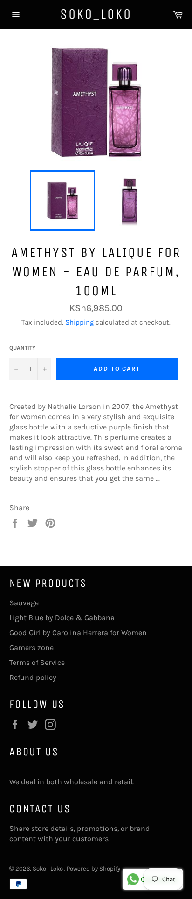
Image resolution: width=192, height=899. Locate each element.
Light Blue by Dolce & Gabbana (62, 617)
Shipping (79, 322)
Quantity (22, 348)
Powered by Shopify (93, 868)
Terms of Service (37, 662)
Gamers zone (31, 647)
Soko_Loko (96, 14)
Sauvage (24, 602)
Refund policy (32, 677)
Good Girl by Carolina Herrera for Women (78, 632)
